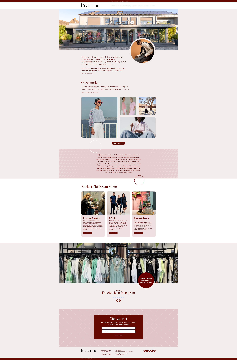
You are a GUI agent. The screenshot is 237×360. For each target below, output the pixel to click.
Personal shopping (125, 6)
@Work (135, 6)
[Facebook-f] (117, 300)
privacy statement (94, 358)
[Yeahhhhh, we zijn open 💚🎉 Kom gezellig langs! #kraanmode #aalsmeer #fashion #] (123, 297)
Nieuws (140, 6)
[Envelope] (149, 351)
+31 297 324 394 (105, 353)
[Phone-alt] (152, 351)
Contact (152, 6)
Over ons (146, 6)
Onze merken (115, 6)
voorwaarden (101, 358)
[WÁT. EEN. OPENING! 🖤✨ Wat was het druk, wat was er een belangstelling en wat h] (121, 297)
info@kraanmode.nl (106, 354)
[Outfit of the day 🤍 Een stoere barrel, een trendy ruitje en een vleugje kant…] (117, 297)
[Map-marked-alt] (154, 351)
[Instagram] (120, 300)
